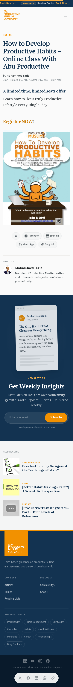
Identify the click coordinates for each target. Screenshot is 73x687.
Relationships (44, 636)
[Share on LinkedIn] (36, 678)
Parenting (12, 636)
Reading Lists (12, 599)
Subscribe (56, 417)
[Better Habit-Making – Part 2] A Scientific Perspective (45, 489)
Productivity (13, 622)
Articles (8, 585)
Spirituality (58, 622)
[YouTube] (33, 661)
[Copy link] (53, 678)
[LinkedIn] (25, 661)
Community (48, 585)
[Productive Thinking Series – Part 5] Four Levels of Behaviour (45, 512)
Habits (7, 35)
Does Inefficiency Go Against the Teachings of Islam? (44, 468)
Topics (8, 592)
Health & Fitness (46, 629)
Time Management (32, 462)
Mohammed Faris (18, 76)
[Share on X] (20, 678)
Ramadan (12, 629)
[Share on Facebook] (28, 678)
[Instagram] (40, 661)
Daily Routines (14, 644)
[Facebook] (48, 661)
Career (27, 636)
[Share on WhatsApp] (45, 678)
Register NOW (18, 121)
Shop (44, 592)
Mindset (27, 504)
